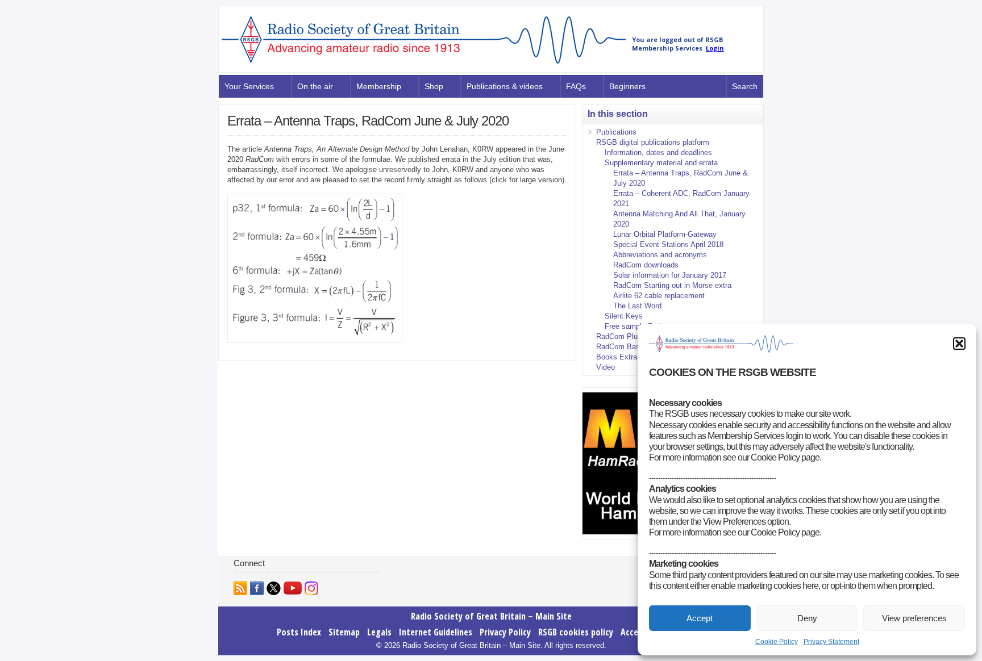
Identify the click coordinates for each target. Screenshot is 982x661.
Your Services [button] (249, 86)
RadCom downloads (646, 265)
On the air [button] (315, 86)
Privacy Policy (505, 632)
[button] (959, 343)
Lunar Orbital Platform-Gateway (665, 234)
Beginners (627, 86)
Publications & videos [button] (505, 86)
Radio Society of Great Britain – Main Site (491, 616)
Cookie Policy (776, 642)
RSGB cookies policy (575, 632)
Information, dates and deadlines (658, 152)
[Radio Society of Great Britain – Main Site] (424, 64)
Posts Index (299, 632)
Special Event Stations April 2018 (668, 244)
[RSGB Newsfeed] (240, 588)
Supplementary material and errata (661, 162)
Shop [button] (434, 86)
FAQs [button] (576, 86)
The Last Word (637, 306)
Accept (699, 618)
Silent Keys (624, 316)
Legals (379, 632)
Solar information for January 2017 (669, 275)
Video (605, 367)
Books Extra (616, 357)
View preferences (914, 618)
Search (745, 86)
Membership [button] (378, 86)
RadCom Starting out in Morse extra (672, 285)
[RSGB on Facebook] (257, 588)
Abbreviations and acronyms (660, 254)
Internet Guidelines (435, 632)
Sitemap (344, 632)
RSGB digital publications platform (652, 142)
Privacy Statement (831, 642)
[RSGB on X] (274, 588)
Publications (616, 132)
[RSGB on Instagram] (311, 588)
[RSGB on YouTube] (293, 588)
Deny (807, 618)
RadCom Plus (619, 336)
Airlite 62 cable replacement (659, 295)
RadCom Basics (623, 346)
